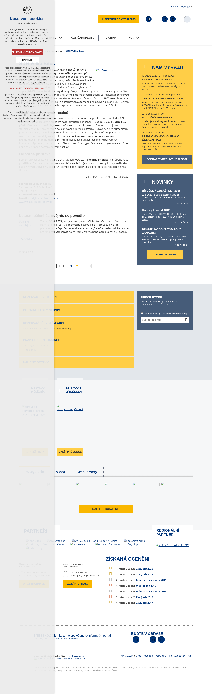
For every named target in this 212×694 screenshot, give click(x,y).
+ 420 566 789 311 (82, 572)
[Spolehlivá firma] (134, 541)
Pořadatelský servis (41, 310)
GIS (189, 655)
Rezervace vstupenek (120, 19)
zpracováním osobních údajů (173, 313)
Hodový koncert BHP (156, 210)
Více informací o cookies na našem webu (27, 88)
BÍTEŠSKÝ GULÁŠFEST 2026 (161, 190)
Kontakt (135, 37)
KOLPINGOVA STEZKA (157, 79)
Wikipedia (173, 19)
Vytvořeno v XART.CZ (77, 658)
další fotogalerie (106, 509)
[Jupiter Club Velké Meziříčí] (172, 545)
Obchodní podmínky (155, 655)
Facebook (149, 19)
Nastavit (27, 60)
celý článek (182, 203)
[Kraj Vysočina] (56, 541)
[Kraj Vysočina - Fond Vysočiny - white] (94, 541)
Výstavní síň (63, 328)
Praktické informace (41, 340)
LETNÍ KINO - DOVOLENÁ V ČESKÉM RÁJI (160, 138)
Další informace (77, 584)
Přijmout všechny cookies (27, 52)
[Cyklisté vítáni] (79, 544)
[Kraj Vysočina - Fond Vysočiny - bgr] (116, 544)
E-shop (111, 37)
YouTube (165, 19)
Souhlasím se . (166, 313)
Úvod (138, 655)
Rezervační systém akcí (43, 323)
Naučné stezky (36, 362)
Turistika (55, 37)
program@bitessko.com (88, 575)
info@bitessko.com (76, 655)
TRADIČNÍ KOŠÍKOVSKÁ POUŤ (162, 98)
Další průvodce (70, 451)
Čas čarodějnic (83, 37)
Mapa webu (127, 655)
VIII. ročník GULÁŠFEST (158, 117)
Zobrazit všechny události (167, 159)
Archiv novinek (165, 254)
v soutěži (134, 568)
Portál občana (177, 655)
